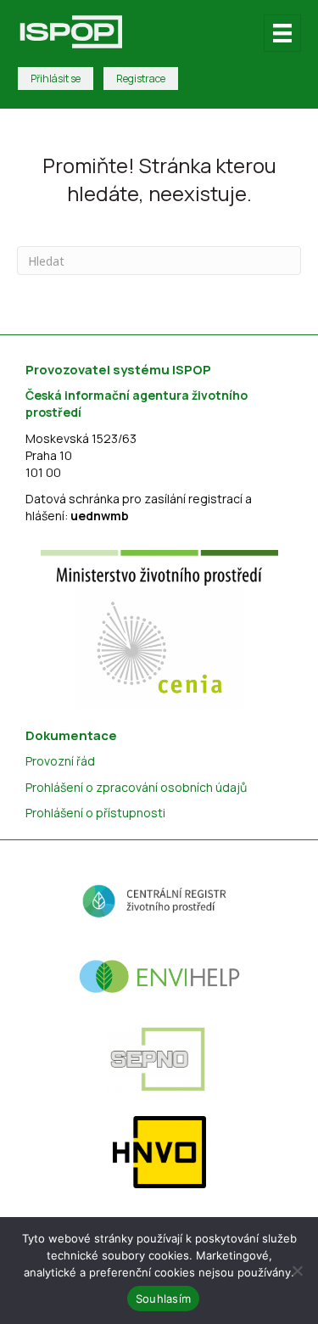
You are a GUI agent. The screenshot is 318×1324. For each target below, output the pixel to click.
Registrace (140, 78)
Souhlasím (163, 1298)
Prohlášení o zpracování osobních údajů (136, 787)
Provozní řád (60, 761)
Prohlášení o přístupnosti (95, 813)
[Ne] (296, 1270)
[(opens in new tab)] (159, 567)
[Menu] (282, 33)
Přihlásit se (56, 78)
